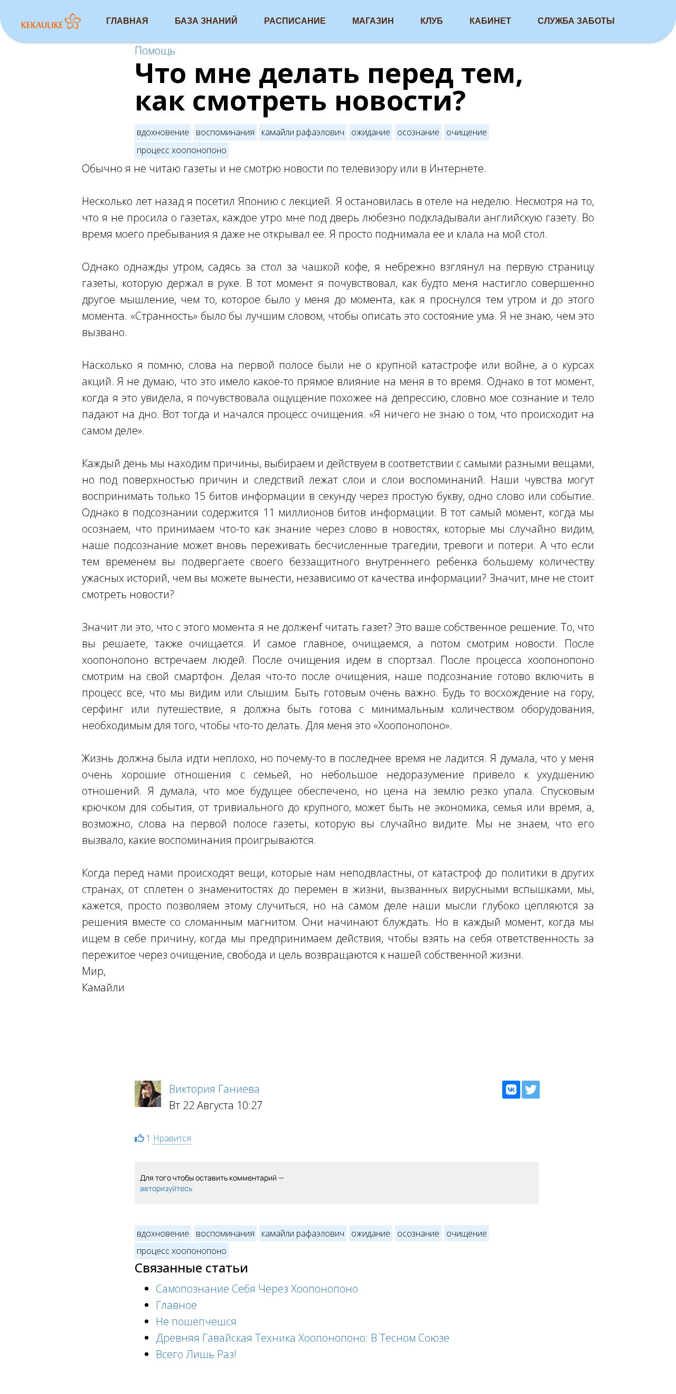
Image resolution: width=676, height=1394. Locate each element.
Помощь (155, 50)
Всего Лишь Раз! (196, 1354)
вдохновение (163, 132)
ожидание (370, 132)
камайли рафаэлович (302, 132)
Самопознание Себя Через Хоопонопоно (257, 1288)
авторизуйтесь (166, 1188)
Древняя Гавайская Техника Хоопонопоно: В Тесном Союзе (302, 1338)
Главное (176, 1305)
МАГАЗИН (373, 20)
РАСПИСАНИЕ (295, 20)
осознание (418, 132)
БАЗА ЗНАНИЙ (206, 20)
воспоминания (225, 132)
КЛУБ (431, 20)
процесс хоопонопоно (182, 150)
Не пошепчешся (196, 1321)
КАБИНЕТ (490, 20)
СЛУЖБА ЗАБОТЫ (576, 20)
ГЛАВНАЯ (127, 20)
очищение (466, 132)
